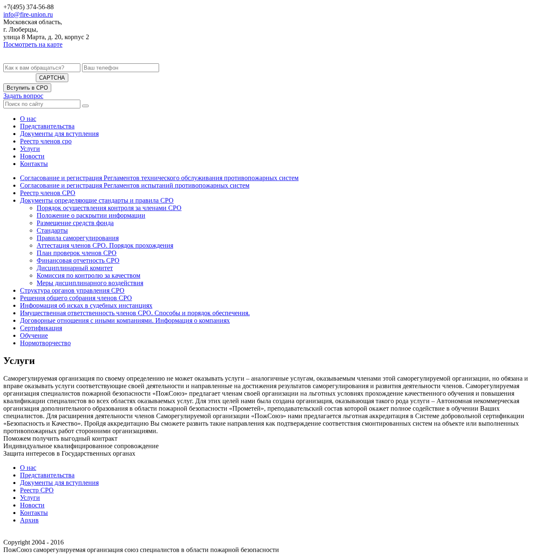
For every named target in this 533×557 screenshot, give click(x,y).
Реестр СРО (37, 490)
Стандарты (52, 230)
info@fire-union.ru (28, 14)
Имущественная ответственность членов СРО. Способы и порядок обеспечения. (135, 312)
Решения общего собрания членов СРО (76, 297)
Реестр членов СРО (47, 192)
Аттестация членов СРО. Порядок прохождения (105, 245)
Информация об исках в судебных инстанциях (86, 305)
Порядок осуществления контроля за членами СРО (109, 207)
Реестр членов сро (46, 141)
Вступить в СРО (27, 88)
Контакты (34, 163)
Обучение (34, 335)
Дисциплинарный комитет (75, 267)
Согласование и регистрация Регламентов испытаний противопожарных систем (134, 185)
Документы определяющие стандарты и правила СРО (97, 200)
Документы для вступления (59, 133)
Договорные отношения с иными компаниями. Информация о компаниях (125, 320)
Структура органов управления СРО (72, 290)
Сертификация (41, 327)
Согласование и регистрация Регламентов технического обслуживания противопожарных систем (159, 177)
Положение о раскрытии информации (91, 215)
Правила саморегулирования (78, 237)
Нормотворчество (45, 342)
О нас (28, 118)
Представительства (47, 126)
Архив (29, 520)
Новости (32, 156)
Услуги (30, 148)
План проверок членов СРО (77, 252)
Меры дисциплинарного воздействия (90, 282)
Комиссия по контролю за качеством (88, 275)
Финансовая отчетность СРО (78, 260)
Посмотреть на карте (32, 44)
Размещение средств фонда (75, 222)
